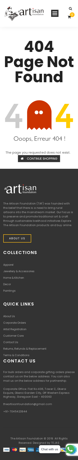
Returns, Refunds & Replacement (24, 349)
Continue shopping (42, 158)
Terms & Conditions (16, 355)
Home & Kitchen (13, 278)
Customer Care (13, 336)
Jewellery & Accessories (18, 271)
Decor (7, 284)
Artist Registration (14, 329)
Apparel (8, 265)
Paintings (9, 291)
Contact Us (10, 342)
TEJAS (55, 443)
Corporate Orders (14, 323)
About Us (17, 238)
